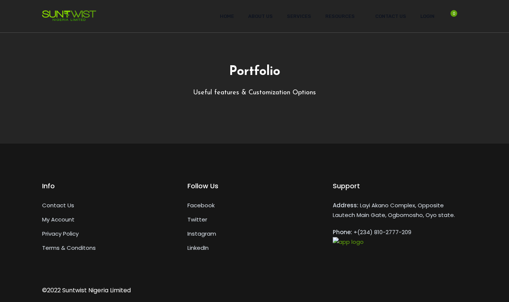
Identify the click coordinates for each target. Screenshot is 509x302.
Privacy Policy (60, 233)
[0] (450, 18)
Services (299, 16)
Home (227, 16)
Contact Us (390, 16)
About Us (260, 16)
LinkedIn (198, 248)
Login (427, 16)
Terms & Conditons (69, 248)
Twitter (197, 219)
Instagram (201, 233)
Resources (340, 16)
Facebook (201, 205)
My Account (58, 219)
